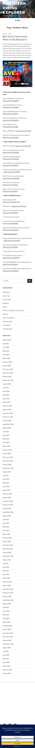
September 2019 (8, 644)
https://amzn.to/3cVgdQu (11, 137)
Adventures (6, 292)
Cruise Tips (6, 296)
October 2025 (7, 376)
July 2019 (6, 651)
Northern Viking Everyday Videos (13, 310)
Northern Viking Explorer (14, 8)
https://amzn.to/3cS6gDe (11, 107)
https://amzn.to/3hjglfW (10, 223)
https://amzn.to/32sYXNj (23, 146)
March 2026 (6, 358)
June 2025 (6, 391)
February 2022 (7, 538)
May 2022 (6, 527)
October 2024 (7, 420)
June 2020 (6, 611)
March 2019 (6, 666)
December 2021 (8, 545)
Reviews (5, 314)
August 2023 (7, 472)
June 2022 (6, 523)
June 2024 (6, 435)
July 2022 (6, 519)
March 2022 (6, 534)
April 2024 (6, 442)
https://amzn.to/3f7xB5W (12, 172)
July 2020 (6, 607)
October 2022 (7, 508)
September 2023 (8, 468)
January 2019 (7, 673)
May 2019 (6, 659)
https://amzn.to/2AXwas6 (11, 159)
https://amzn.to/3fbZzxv (18, 206)
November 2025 (8, 373)
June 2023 (6, 479)
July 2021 (6, 563)
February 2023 (7, 494)
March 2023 (6, 490)
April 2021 (6, 574)
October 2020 (7, 596)
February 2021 (7, 582)
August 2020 (7, 604)
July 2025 (6, 387)
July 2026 (6, 343)
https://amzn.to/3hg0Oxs (11, 120)
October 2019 (7, 640)
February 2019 (7, 670)
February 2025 (7, 406)
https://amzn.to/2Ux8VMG (11, 178)
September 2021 (8, 556)
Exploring (6, 303)
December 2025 (8, 369)
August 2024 (7, 428)
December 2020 (8, 589)
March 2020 (6, 622)
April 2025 (6, 398)
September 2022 (8, 512)
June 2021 (6, 567)
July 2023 (6, 475)
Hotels (5, 307)
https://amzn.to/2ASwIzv (10, 247)
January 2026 (7, 366)
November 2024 (8, 417)
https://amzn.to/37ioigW (10, 127)
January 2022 (7, 541)
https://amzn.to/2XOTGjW (11, 152)
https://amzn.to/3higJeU (10, 264)
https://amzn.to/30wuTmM (11, 202)
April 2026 (6, 354)
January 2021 (7, 585)
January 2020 (7, 629)
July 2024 (6, 431)
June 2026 (6, 347)
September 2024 (8, 424)
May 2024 (6, 439)
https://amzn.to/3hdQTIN (10, 230)
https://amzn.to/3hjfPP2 (10, 213)
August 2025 (7, 384)
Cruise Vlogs (7, 299)
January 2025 (7, 409)
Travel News (6, 325)
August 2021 (7, 560)
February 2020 (7, 626)
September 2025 (8, 380)
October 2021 (7, 552)
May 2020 (6, 615)
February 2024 (7, 450)
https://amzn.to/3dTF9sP (23, 131)
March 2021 (6, 578)
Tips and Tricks (7, 321)
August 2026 (7, 340)
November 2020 (8, 593)
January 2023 (7, 497)
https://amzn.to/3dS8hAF (11, 101)
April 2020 (6, 618)
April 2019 (6, 662)
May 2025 (6, 395)
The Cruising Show (9, 318)
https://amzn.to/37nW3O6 (11, 258)
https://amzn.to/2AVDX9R (12, 240)
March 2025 (6, 402)
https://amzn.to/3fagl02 (10, 114)
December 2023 (8, 457)
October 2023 (7, 464)
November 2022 (8, 505)
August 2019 (7, 648)
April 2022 (6, 530)
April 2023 (6, 486)
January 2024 (7, 453)
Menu (18, 20)
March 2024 (6, 446)
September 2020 (8, 600)
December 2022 (8, 501)
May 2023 (6, 483)
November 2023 (8, 461)
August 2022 (7, 516)
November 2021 (8, 549)
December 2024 (8, 413)
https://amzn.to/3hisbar (10, 191)
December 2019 (8, 633)
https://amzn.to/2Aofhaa (10, 185)
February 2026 (7, 362)
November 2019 (8, 637)
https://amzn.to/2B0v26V (11, 271)
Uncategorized (7, 329)
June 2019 (6, 655)
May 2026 (6, 351)
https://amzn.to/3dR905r (11, 165)
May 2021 (6, 571)
